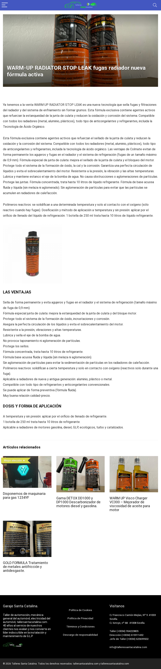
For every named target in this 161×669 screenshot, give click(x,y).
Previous (7, 85)
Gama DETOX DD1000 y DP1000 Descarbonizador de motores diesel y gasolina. (78, 502)
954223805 (132, 631)
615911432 (137, 635)
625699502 (142, 638)
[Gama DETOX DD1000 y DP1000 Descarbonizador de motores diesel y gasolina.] (80, 459)
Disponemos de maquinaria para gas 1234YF (24, 496)
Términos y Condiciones (80, 626)
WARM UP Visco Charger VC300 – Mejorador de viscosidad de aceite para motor (130, 504)
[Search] (155, 5)
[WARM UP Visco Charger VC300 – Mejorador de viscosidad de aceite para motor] (134, 459)
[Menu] (4, 5)
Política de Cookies (80, 610)
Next (153, 85)
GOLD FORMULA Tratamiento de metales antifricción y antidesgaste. (25, 567)
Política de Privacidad (80, 618)
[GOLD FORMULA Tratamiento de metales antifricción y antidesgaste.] (27, 523)
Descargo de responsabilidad (80, 634)
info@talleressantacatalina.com (128, 647)
